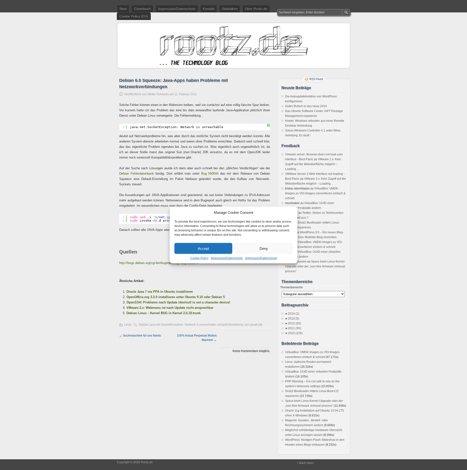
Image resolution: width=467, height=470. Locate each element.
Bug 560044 (210, 173)
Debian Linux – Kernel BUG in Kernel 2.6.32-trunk (163, 313)
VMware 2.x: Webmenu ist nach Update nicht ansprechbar (169, 308)
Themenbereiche (291, 287)
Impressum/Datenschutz (227, 258)
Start (123, 9)
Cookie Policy (199, 258)
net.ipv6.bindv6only (230, 324)
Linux (127, 324)
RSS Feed (316, 79)
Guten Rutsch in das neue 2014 (306, 106)
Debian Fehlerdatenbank (136, 173)
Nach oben (306, 463)
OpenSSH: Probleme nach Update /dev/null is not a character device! (178, 302)
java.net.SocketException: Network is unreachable (183, 324)
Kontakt (209, 9)
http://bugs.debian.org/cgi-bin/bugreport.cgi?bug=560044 (158, 263)
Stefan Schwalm (158, 94)
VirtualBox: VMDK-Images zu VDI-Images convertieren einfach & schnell (315, 193)
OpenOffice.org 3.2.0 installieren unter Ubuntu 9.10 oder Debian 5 (175, 297)
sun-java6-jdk (253, 324)
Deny (264, 248)
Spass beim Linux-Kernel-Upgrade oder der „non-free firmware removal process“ (315, 266)
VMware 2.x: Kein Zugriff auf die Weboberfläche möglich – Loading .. (313, 164)
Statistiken (230, 9)
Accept (203, 248)
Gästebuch (142, 9)
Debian (143, 324)
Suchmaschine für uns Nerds (140, 335)
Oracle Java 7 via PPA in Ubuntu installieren (159, 291)
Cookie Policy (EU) (133, 16)
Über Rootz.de (256, 9)
